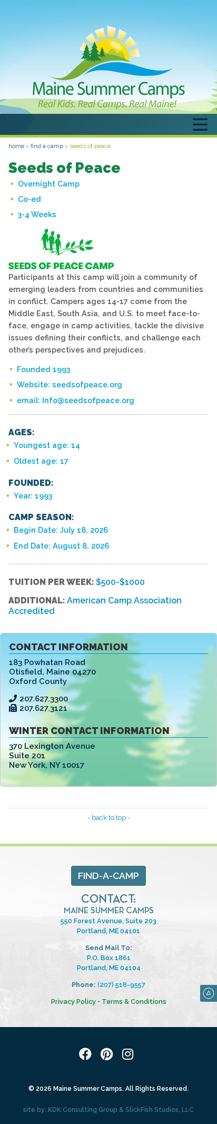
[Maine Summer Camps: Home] (108, 67)
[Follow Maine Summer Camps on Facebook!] (87, 1054)
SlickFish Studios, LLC (159, 1109)
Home (16, 146)
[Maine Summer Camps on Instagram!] (129, 1054)
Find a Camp (47, 146)
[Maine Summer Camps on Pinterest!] (108, 1054)
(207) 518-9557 (121, 985)
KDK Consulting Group (82, 1109)
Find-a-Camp (108, 875)
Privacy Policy (73, 1001)
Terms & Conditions (134, 1001)
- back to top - (108, 818)
